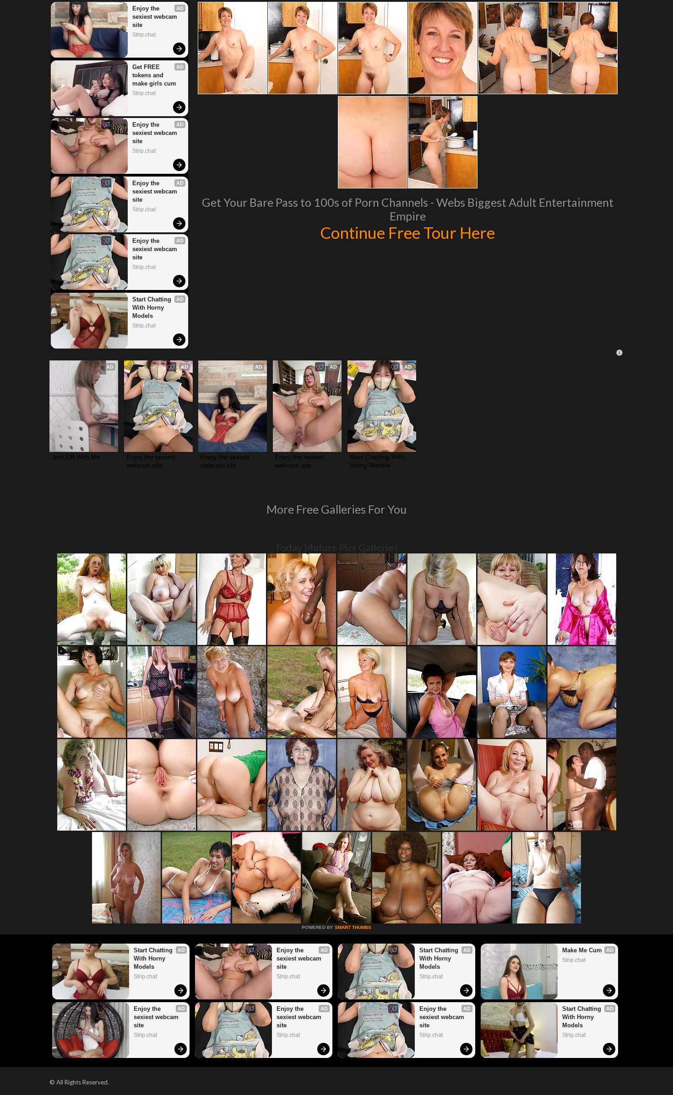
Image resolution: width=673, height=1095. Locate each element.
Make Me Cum (582, 950)
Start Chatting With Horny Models (152, 307)
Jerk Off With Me (76, 457)
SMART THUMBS (353, 927)
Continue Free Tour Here (407, 232)
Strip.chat (144, 35)
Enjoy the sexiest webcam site (155, 16)
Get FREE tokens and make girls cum (154, 75)
